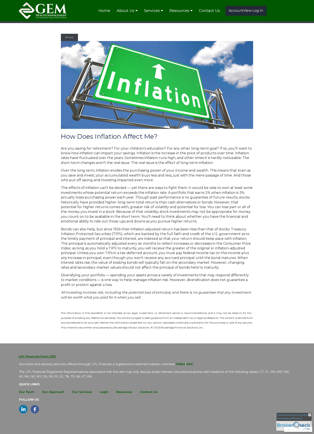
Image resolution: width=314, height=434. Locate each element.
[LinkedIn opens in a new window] (23, 412)
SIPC (189, 364)
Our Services (82, 392)
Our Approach (53, 392)
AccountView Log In (246, 11)
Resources (179, 10)
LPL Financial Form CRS (37, 356)
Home (104, 10)
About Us (125, 10)
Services (152, 10)
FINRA (180, 364)
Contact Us (209, 10)
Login (104, 392)
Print (69, 37)
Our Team (26, 392)
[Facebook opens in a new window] (35, 412)
